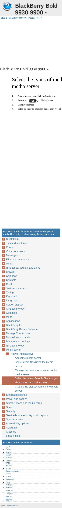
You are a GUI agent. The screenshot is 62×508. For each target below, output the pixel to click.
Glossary (11, 431)
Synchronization (15, 419)
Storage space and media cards (24, 403)
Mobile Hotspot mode (18, 337)
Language (11, 300)
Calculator (12, 427)
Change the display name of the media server (36, 388)
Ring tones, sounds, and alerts (23, 267)
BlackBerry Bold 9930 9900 (7, 6)
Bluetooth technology (18, 341)
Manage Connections (18, 333)
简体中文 (9, 497)
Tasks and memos (16, 288)
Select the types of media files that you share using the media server (36, 380)
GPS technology (15, 308)
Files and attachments (18, 259)
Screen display (14, 304)
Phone (10, 247)
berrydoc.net (13, 505)
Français (9, 460)
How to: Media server (22, 353)
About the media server (28, 358)
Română (9, 487)
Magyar (8, 468)
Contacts (11, 280)
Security (10, 411)
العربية (8, 447)
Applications (13, 321)
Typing (10, 292)
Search (10, 407)
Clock (9, 284)
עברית (8, 463)
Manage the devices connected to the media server (36, 372)
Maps (9, 317)
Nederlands (10, 479)
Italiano (8, 474)
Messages (12, 255)
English (8, 455)
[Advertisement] (31, 42)
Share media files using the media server (34, 364)
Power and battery (16, 399)
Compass (11, 312)
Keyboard (11, 296)
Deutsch (9, 452)
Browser (10, 271)
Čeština (8, 449)
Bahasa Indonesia (12, 471)
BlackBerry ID (14, 325)
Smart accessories (16, 394)
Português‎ (10, 485)
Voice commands (15, 251)
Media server (34, 18)
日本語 (8, 476)
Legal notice (13, 436)
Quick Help (12, 239)
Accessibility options (17, 423)
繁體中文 (9, 500)
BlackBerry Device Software (22, 329)
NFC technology (15, 345)
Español (9, 457)
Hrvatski (9, 466)
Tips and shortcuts (16, 243)
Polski (8, 482)
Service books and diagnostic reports (27, 415)
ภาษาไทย (9, 491)
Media (9, 263)
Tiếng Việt (9, 494)
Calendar (11, 276)
